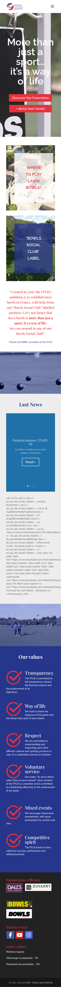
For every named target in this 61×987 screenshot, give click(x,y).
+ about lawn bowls (30, 109)
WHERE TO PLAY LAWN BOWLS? (34, 177)
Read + (31, 462)
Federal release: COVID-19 (30, 442)
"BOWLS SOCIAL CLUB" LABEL (33, 248)
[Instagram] (29, 935)
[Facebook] (10, 935)
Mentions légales (15, 952)
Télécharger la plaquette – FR (22, 958)
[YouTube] (19, 935)
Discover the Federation (30, 98)
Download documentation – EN (23, 964)
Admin (21, 449)
